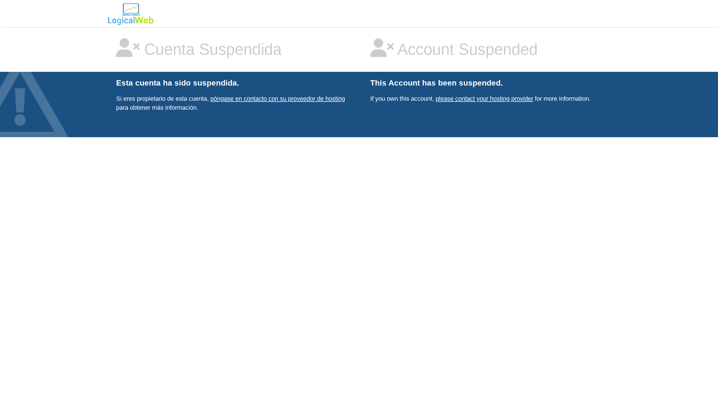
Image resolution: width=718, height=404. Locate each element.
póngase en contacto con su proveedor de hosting (277, 98)
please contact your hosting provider (484, 98)
